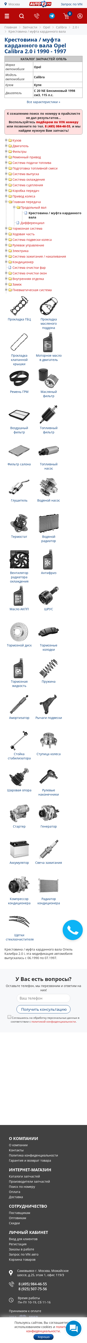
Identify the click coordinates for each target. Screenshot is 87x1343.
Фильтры (19, 151)
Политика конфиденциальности (33, 1155)
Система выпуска (25, 174)
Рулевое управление (28, 245)
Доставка (16, 1197)
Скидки (14, 1223)
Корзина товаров (22, 1259)
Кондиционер (23, 262)
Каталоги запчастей (24, 1176)
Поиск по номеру (22, 1186)
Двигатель (20, 146)
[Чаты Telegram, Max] (73, 1328)
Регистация (18, 1244)
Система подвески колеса (32, 239)
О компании (18, 1145)
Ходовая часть (23, 234)
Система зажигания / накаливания (39, 256)
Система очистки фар (29, 267)
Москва (14, 4)
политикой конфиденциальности (53, 1021)
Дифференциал (32, 223)
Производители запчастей (29, 1181)
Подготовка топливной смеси (35, 168)
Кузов (16, 140)
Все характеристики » (43, 102)
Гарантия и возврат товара (30, 1160)
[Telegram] (52, 17)
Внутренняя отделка (28, 279)
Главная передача (26, 202)
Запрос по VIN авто (23, 1254)
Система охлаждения (28, 179)
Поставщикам (19, 1213)
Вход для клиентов (23, 1239)
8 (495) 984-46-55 (33, 1284)
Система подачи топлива (31, 163)
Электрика (20, 251)
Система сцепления (27, 185)
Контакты (16, 1150)
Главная (10, 27)
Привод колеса (23, 196)
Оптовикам (17, 1218)
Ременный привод (26, 157)
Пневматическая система (32, 290)
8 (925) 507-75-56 (33, 1288)
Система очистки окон (29, 273)
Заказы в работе (21, 1249)
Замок (17, 284)
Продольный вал (33, 207)
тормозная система (27, 228)
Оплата (14, 1192)
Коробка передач (25, 191)
